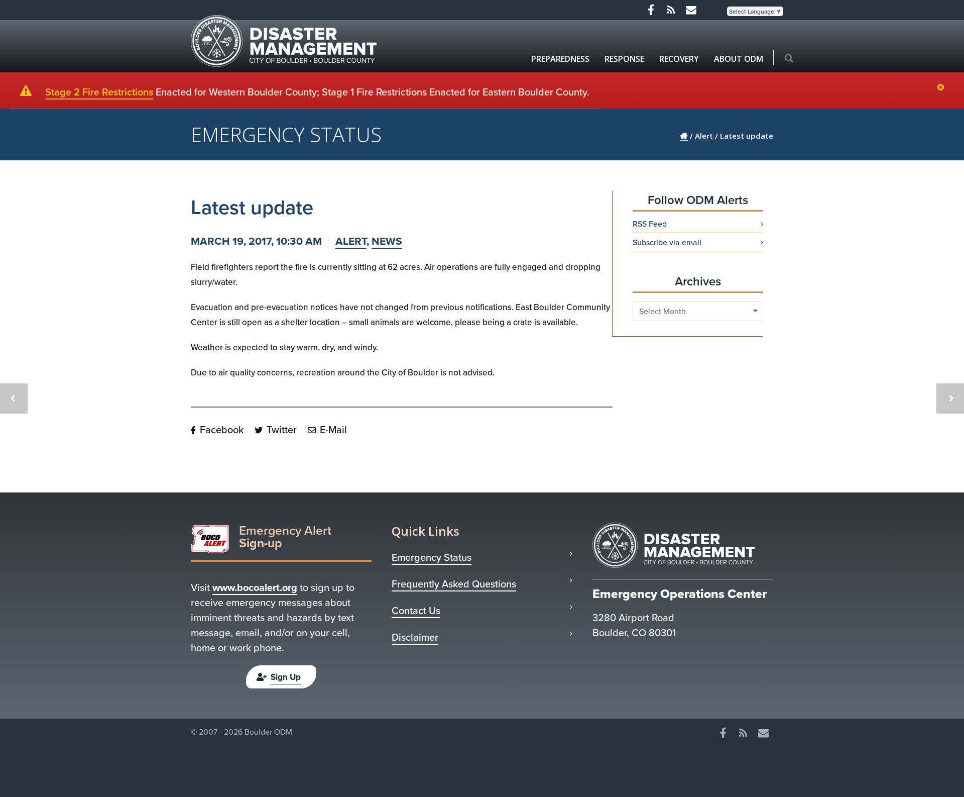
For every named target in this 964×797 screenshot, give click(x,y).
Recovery (679, 58)
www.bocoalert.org (254, 587)
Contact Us (416, 611)
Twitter (280, 429)
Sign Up (286, 677)
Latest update (252, 206)
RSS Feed (650, 223)
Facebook (220, 429)
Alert (351, 241)
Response (624, 58)
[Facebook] (651, 10)
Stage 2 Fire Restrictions (99, 91)
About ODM (738, 58)
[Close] (943, 87)
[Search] (789, 59)
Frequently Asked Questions (454, 584)
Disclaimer (415, 637)
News (387, 241)
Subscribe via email (667, 242)
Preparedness (560, 58)
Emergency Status (431, 557)
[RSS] (671, 10)
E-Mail (332, 429)
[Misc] (691, 10)
